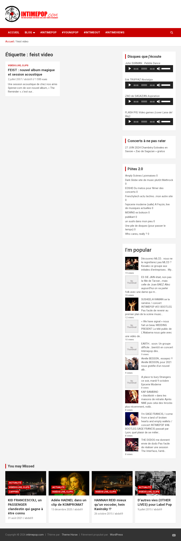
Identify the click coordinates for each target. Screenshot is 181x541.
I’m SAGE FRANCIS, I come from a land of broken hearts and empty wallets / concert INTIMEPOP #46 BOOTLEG (149, 421)
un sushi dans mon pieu (139, 221)
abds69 (28, 79)
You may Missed (21, 466)
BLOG (28, 32)
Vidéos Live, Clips (18, 65)
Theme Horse (70, 534)
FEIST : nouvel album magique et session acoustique (31, 72)
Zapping (14, 492)
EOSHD (129, 188)
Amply (128, 175)
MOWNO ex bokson (136, 212)
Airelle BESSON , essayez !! (157, 358)
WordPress (116, 534)
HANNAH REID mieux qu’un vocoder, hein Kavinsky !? (110, 504)
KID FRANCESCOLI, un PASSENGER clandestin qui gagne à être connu (25, 506)
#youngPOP (70, 32)
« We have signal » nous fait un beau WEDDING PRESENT (155, 325)
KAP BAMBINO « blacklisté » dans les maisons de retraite (153, 395)
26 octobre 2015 (103, 513)
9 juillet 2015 (145, 509)
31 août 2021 (15, 518)
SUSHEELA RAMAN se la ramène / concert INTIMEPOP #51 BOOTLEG (156, 303)
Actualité (15, 483)
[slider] (166, 68)
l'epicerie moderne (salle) (139, 204)
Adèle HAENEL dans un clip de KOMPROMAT (68, 502)
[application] (149, 68)
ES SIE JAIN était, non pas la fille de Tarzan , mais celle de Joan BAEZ (156, 281)
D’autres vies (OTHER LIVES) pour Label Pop (155, 502)
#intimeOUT (92, 32)
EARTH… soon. (149, 343)
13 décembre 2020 (61, 509)
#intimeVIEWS (114, 32)
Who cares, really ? (136, 233)
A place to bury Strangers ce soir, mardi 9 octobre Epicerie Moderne (156, 380)
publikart (130, 217)
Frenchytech (132, 196)
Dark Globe (131, 180)
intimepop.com (35, 534)
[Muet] (158, 68)
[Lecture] (130, 68)
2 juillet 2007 (15, 79)
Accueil (13, 32)
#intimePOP (48, 32)
